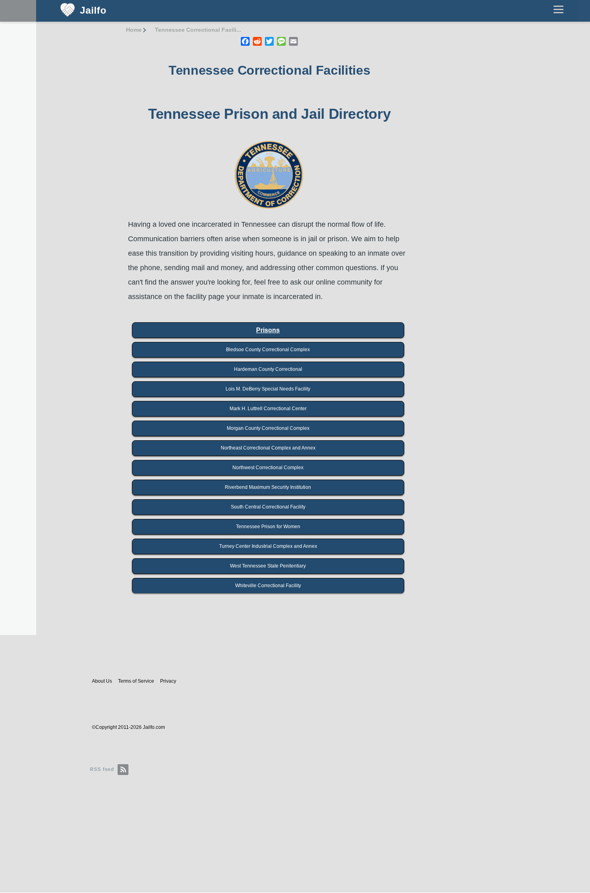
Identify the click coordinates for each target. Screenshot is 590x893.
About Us (102, 681)
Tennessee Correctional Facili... (198, 29)
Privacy (168, 681)
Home (134, 29)
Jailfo (93, 10)
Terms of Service (136, 681)
